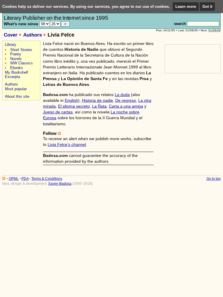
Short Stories (21, 50)
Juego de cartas (58, 112)
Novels (16, 59)
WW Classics (21, 63)
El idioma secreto (74, 106)
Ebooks (16, 68)
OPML (14, 179)
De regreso (125, 100)
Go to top (213, 179)
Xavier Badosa (59, 184)
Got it (207, 6)
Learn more (185, 6)
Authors (32, 35)
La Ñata (99, 106)
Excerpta (12, 77)
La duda (122, 94)
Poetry (15, 54)
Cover (10, 35)
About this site (17, 96)
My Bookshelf (16, 72)
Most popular (16, 89)
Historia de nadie (97, 100)
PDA (24, 179)
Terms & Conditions (46, 179)
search (180, 23)
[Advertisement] (20, 122)
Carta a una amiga (126, 106)
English (71, 100)
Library (10, 44)
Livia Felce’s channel (67, 144)
